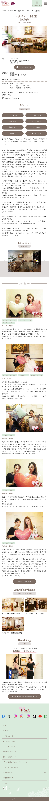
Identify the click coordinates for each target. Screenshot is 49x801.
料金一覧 (6, 731)
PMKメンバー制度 (9, 741)
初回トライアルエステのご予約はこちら (24, 696)
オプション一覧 (8, 736)
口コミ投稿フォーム (9, 757)
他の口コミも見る (24, 581)
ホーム (5, 725)
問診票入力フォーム (9, 752)
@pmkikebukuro (12, 98)
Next (44, 261)
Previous (5, 261)
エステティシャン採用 (10, 767)
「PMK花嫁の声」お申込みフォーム (15, 762)
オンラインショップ (10, 746)
